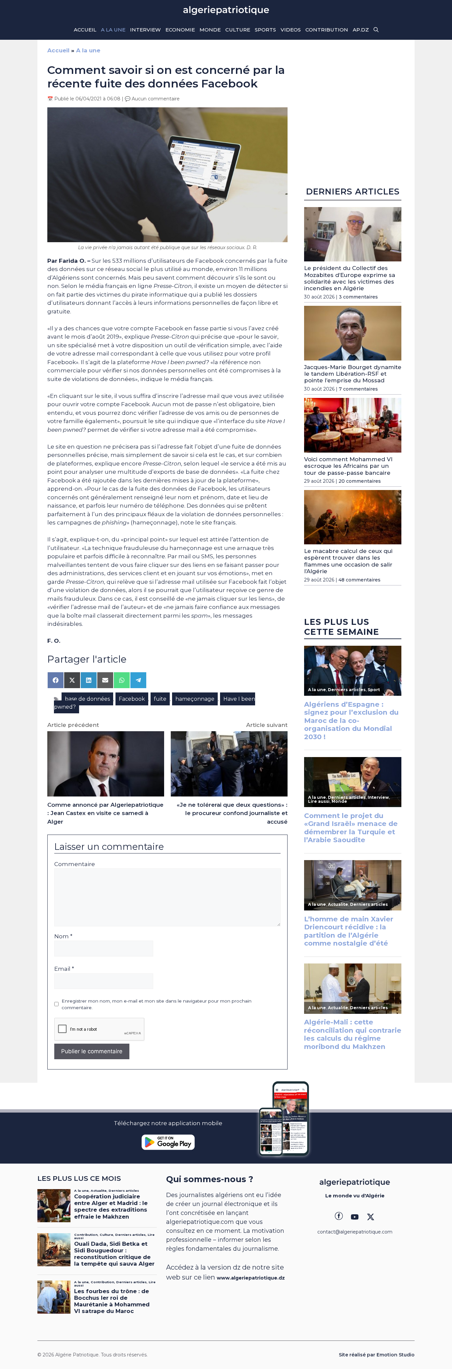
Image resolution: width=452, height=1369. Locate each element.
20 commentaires (360, 481)
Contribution (326, 30)
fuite (160, 699)
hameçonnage (194, 699)
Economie (180, 30)
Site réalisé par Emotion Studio (377, 1355)
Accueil (85, 30)
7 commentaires (358, 389)
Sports (265, 30)
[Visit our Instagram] (354, 1217)
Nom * (63, 936)
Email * (64, 968)
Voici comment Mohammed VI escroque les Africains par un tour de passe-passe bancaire (348, 466)
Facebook (132, 699)
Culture (237, 30)
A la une (113, 30)
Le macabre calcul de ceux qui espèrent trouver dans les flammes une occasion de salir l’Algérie (348, 561)
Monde (210, 30)
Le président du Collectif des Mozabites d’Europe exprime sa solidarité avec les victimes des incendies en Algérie (349, 278)
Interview (145, 30)
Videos (291, 30)
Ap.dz (361, 30)
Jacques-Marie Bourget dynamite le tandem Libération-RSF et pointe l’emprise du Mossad (352, 374)
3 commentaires (358, 297)
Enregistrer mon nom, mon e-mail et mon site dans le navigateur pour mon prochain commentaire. (156, 1004)
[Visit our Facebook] (339, 1217)
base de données (87, 699)
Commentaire (74, 864)
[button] (376, 30)
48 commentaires (360, 580)
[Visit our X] (370, 1217)
